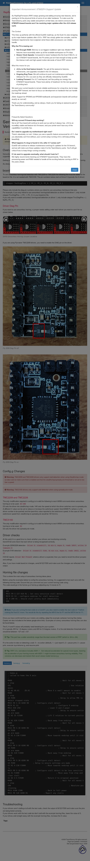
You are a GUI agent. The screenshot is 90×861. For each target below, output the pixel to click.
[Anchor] (62, 9)
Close (75, 170)
